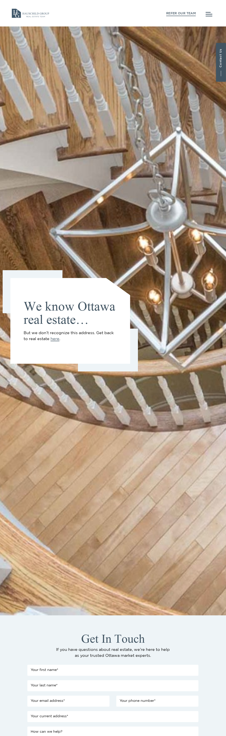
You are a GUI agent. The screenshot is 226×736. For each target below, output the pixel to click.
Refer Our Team (181, 13)
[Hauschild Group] (30, 12)
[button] (221, 62)
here (55, 339)
